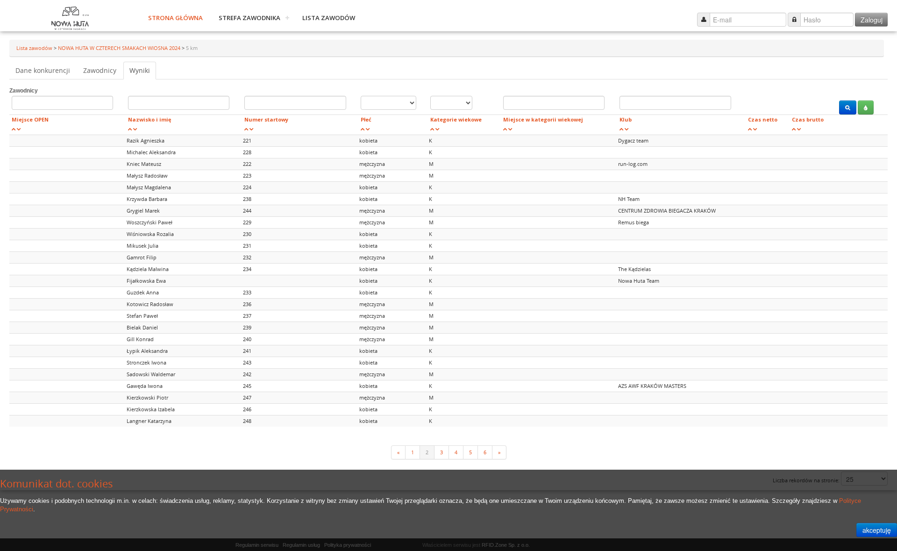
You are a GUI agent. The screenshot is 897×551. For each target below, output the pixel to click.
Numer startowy (266, 119)
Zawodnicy (99, 70)
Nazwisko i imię (149, 119)
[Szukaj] (847, 107)
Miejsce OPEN (30, 119)
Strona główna (175, 18)
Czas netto (762, 119)
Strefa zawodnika (249, 18)
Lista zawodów (328, 18)
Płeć (366, 119)
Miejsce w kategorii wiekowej (543, 119)
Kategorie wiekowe (456, 119)
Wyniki (139, 70)
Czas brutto (808, 119)
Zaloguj (872, 19)
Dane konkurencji (42, 70)
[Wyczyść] (866, 107)
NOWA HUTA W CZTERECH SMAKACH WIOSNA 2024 (120, 47)
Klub (625, 119)
